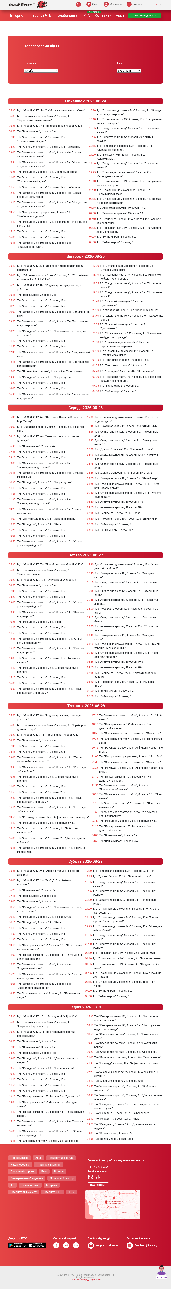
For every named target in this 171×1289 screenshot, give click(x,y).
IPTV (86, 15)
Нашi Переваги (20, 1164)
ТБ (12, 1185)
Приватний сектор (62, 1178)
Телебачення (67, 15)
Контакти (103, 15)
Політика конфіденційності (86, 1279)
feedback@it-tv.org (146, 1245)
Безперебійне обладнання (27, 1178)
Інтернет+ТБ (40, 15)
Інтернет (17, 15)
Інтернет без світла (61, 1157)
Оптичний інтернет (22, 1171)
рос (161, 4)
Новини (59, 1171)
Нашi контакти (98, 1184)
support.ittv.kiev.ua (107, 1245)
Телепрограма (30, 1185)
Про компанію (19, 1157)
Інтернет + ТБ (52, 1192)
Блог (44, 1171)
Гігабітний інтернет (48, 1164)
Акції (120, 15)
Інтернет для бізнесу (24, 1192)
